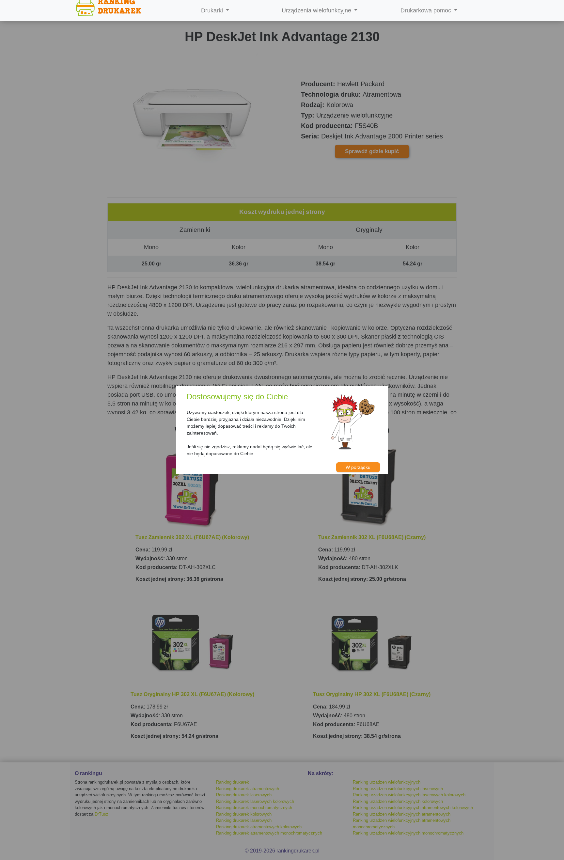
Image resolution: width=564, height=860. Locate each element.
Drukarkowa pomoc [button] (426, 10)
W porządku (358, 467)
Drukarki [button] (213, 10)
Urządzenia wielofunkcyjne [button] (317, 10)
